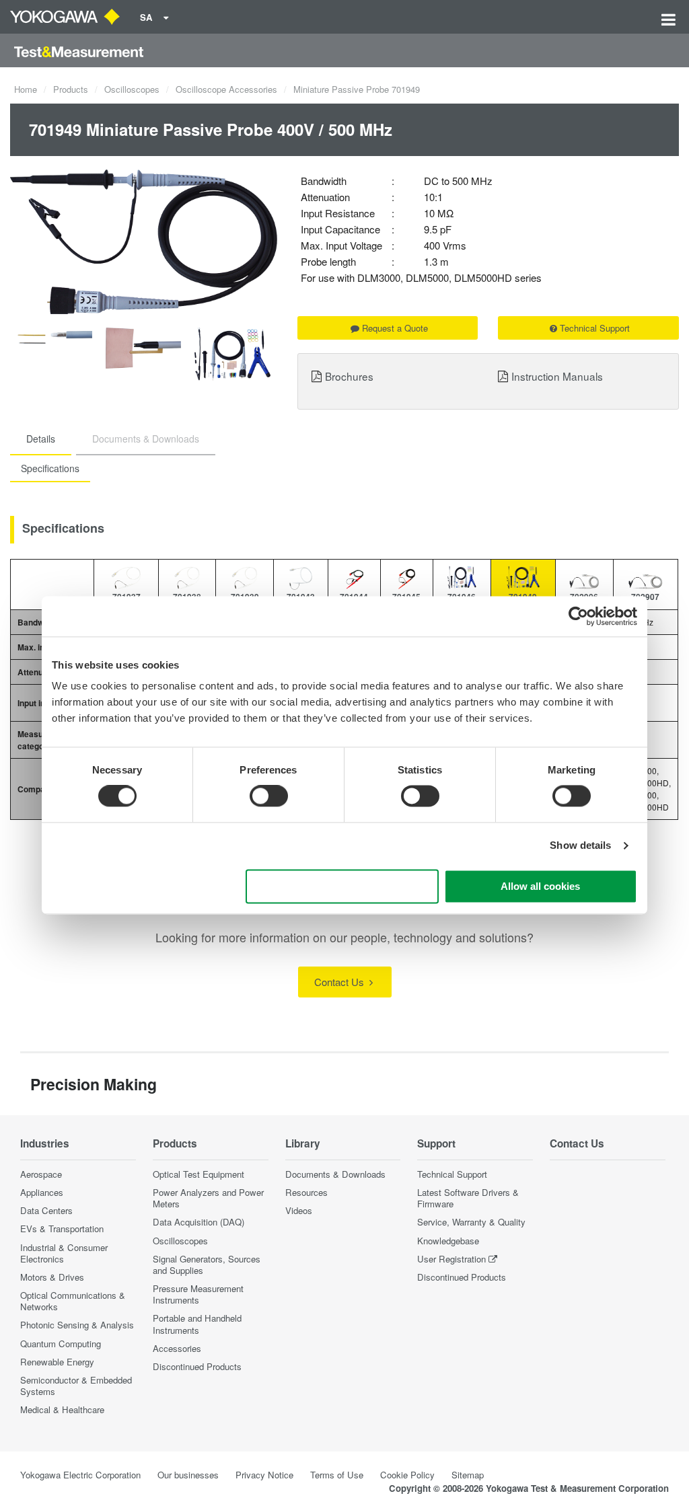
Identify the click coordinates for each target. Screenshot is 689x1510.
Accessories (177, 1348)
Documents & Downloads (335, 1174)
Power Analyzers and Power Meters (208, 1198)
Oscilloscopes (131, 89)
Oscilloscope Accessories (226, 89)
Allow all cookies (540, 886)
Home (25, 89)
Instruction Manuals (557, 376)
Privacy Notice (264, 1474)
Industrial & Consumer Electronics (64, 1253)
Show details (580, 846)
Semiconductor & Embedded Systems (76, 1385)
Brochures (349, 376)
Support (436, 1143)
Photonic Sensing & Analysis (77, 1324)
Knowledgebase (448, 1240)
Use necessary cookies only (342, 886)
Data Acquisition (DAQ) (198, 1221)
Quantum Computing (60, 1343)
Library (302, 1143)
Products (70, 89)
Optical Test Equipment (198, 1174)
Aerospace (41, 1174)
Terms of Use (336, 1474)
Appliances (41, 1192)
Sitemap (467, 1474)
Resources (306, 1192)
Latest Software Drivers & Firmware (468, 1198)
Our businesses (188, 1474)
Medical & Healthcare (62, 1409)
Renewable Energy (57, 1361)
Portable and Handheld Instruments (197, 1324)
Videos (298, 1210)
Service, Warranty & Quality (471, 1221)
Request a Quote (395, 328)
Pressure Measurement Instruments (198, 1294)
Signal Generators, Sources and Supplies (206, 1264)
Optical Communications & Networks (72, 1301)
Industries (44, 1143)
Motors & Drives (52, 1277)
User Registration (451, 1258)
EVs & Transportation (62, 1228)
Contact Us (340, 982)
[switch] (269, 796)
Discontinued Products (197, 1366)
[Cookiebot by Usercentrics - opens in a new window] (578, 616)
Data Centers (46, 1210)
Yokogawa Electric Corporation (80, 1474)
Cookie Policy (407, 1474)
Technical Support (595, 328)
